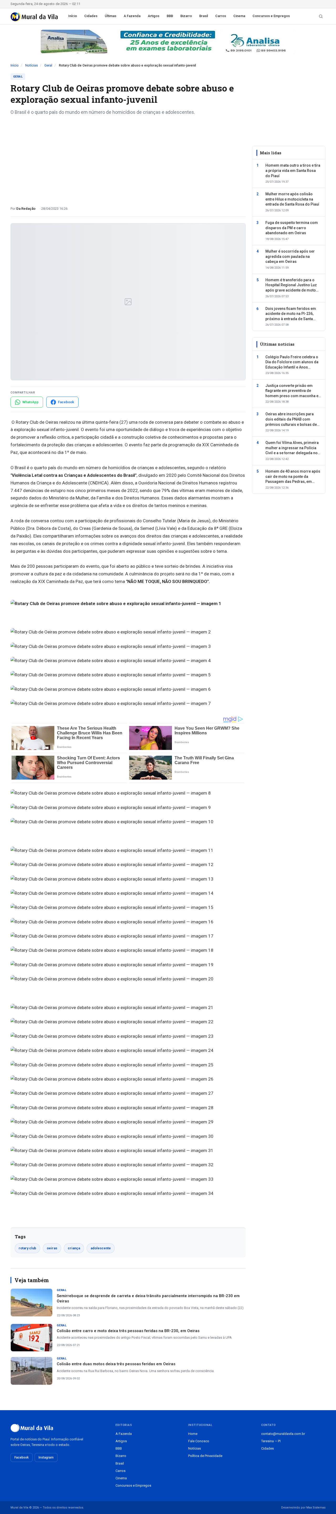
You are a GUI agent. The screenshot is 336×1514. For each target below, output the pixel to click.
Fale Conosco (198, 1441)
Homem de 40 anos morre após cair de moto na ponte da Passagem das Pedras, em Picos (292, 476)
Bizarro (186, 16)
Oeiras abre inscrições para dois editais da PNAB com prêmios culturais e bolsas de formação (291, 419)
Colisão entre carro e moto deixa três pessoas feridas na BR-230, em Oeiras (128, 1330)
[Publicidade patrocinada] (168, 41)
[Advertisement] (128, 159)
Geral (48, 65)
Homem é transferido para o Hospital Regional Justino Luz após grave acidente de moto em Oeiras (291, 285)
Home (192, 1434)
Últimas (110, 16)
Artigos (153, 16)
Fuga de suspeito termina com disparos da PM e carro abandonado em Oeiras (291, 228)
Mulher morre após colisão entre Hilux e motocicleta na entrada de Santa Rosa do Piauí (292, 199)
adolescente (101, 1248)
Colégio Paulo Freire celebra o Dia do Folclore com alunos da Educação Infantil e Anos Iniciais (291, 362)
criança (74, 1248)
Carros (220, 16)
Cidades (90, 16)
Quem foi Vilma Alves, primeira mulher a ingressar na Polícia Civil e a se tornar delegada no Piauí (292, 448)
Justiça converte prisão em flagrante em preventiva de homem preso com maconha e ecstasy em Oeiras (291, 390)
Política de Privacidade (205, 1456)
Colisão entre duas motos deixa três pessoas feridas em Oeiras (116, 1364)
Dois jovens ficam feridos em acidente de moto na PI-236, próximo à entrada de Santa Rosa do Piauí (290, 313)
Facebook (21, 1457)
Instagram (46, 1457)
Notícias (31, 65)
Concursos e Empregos (271, 16)
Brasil (203, 16)
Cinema (239, 16)
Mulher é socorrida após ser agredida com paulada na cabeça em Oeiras (290, 256)
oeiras (52, 1248)
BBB (170, 16)
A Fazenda (132, 16)
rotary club (27, 1248)
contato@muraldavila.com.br (283, 1434)
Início (72, 16)
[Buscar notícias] (321, 16)
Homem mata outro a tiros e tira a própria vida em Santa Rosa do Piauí (292, 170)
